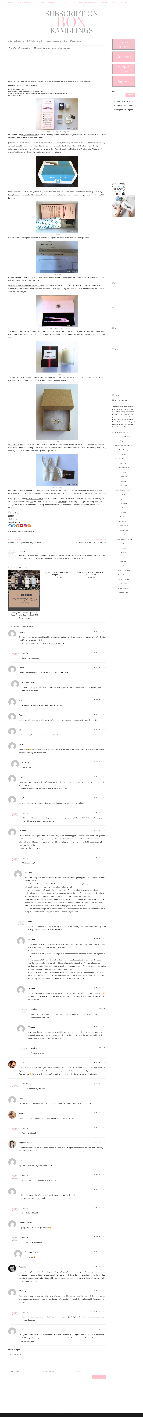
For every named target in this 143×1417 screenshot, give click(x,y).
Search (114, 92)
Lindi (21, 1330)
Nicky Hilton (71, 146)
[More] (29, 525)
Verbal (36, 149)
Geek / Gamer (124, 485)
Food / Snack (123, 476)
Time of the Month (123, 588)
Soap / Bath (123, 561)
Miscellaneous (123, 530)
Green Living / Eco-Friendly (123, 490)
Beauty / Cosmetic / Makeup (123, 445)
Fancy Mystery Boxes (53, 152)
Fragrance (123, 481)
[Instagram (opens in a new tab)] (122, 2)
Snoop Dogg (64, 149)
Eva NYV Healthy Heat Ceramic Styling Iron (24, 285)
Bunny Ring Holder (16, 444)
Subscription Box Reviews (123, 102)
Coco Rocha (55, 149)
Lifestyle (123, 512)
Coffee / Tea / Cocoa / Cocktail (123, 459)
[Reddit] (17, 525)
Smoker (123, 557)
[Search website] (132, 2)
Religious (123, 552)
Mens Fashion (124, 517)
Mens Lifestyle (123, 526)
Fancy (33, 143)
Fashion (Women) (123, 468)
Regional (123, 548)
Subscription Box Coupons (123, 110)
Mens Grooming (123, 521)
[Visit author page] (12, 554)
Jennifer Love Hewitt (26, 149)
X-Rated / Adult (123, 592)
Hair (123, 494)
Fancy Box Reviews (23, 531)
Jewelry (124, 499)
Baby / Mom (123, 441)
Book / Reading (123, 450)
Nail (123, 534)
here (31, 502)
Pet (124, 543)
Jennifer (13, 48)
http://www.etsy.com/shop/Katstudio (32, 1198)
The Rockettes (86, 149)
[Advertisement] (57, 66)
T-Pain (72, 149)
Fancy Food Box (15, 152)
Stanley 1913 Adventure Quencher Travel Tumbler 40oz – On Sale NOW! (24, 614)
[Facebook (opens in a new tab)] (116, 2)
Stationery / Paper (123, 579)
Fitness (124, 472)
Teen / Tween (123, 584)
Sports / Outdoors (123, 575)
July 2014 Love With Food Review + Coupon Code (57, 573)
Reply (104, 631)
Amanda (22, 1267)
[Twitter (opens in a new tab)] (113, 2)
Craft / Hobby (124, 463)
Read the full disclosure (82, 81)
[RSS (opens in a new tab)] (125, 2)
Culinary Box (37, 152)
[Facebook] (10, 525)
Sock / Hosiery (123, 566)
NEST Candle (13, 331)
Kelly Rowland (45, 149)
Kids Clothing (123, 503)
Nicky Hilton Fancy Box (16, 89)
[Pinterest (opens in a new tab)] (119, 2)
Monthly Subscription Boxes (46, 48)
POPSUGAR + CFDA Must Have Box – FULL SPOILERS (90, 573)
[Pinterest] (21, 525)
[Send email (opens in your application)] (128, 2)
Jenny (21, 1063)
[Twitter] (14, 525)
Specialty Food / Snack (123, 570)
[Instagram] (25, 525)
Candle (124, 454)
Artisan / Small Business (123, 436)
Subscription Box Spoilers (123, 106)
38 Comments (65, 48)
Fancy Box (77, 143)
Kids (123, 508)
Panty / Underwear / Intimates (123, 539)
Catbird (76, 377)
